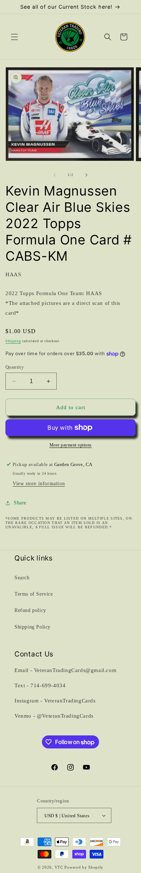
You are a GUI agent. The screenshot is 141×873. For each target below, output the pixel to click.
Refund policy (30, 610)
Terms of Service (33, 594)
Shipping (13, 341)
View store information (39, 483)
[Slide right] (86, 175)
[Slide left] (55, 175)
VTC (59, 867)
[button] (14, 37)
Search (22, 577)
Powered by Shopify (83, 867)
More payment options (71, 445)
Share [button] (20, 502)
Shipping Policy (32, 627)
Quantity (14, 367)
